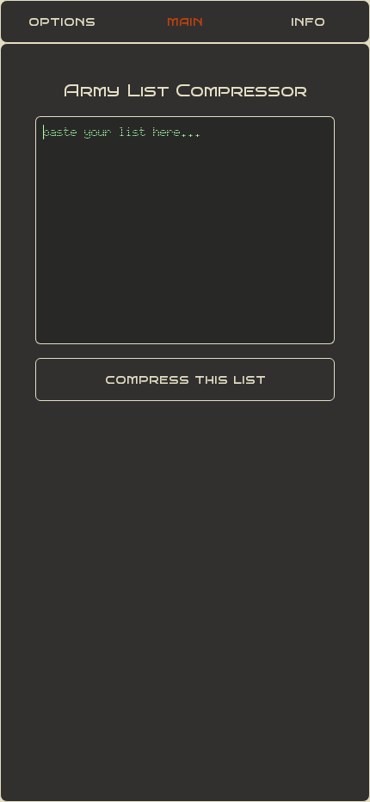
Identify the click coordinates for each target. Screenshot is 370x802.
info (308, 21)
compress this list (185, 379)
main (185, 21)
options (62, 21)
